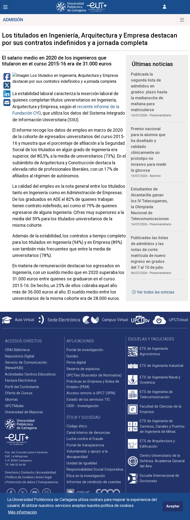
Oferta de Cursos (18, 393)
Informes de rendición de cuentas (94, 482)
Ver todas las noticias (155, 292)
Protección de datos (20, 482)
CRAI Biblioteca (17, 350)
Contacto (27, 472)
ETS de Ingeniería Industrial (161, 366)
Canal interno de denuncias (88, 433)
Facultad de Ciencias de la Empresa (160, 409)
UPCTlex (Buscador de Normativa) (94, 375)
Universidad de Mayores (24, 412)
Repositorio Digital (19, 356)
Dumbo (72, 356)
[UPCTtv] (140, 320)
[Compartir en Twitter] (7, 86)
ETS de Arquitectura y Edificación (157, 444)
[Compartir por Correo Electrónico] (7, 104)
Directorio (12, 472)
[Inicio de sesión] (164, 6)
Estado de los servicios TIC (88, 399)
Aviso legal (44, 477)
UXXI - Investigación (83, 406)
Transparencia (48, 482)
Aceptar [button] (173, 506)
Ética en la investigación (86, 476)
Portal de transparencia (85, 445)
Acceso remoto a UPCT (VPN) (91, 393)
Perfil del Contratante (22, 387)
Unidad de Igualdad (82, 463)
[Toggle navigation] (5, 7)
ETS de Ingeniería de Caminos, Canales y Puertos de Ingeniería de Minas (162, 426)
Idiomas (11, 399)
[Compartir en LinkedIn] (7, 95)
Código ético (77, 426)
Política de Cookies (20, 477)
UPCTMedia (14, 406)
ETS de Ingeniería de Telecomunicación (156, 394)
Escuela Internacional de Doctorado (159, 478)
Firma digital (76, 362)
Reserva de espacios (83, 369)
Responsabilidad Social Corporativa (95, 469)
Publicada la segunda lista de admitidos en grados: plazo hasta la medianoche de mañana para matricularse (149, 92)
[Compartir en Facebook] (7, 78)
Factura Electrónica (20, 380)
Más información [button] (22, 512)
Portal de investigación (85, 350)
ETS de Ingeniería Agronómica (154, 351)
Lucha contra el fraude (85, 439)
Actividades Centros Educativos (30, 374)
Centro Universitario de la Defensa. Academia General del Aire (162, 461)
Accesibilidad (46, 472)
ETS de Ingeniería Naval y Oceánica (160, 380)
